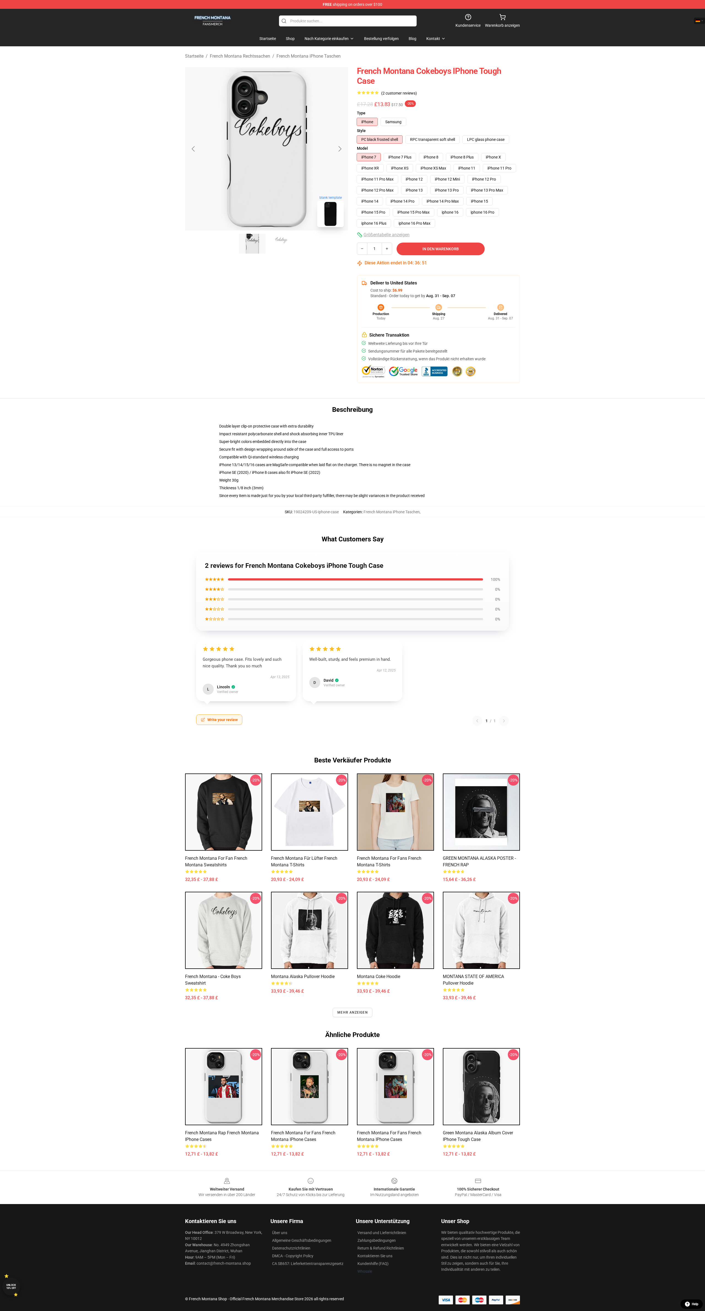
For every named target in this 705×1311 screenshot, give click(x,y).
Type (361, 113)
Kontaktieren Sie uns (374, 1256)
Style (361, 130)
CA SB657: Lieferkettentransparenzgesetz (307, 1263)
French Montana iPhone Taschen (308, 56)
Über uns (279, 1233)
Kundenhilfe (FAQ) (373, 1263)
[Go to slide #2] (281, 244)
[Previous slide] (193, 149)
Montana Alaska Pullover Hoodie (303, 976)
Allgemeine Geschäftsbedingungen (301, 1240)
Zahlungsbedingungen (376, 1240)
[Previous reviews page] (477, 721)
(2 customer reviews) (399, 93)
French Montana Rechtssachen (240, 56)
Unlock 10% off (11, 1286)
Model (362, 148)
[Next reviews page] (504, 721)
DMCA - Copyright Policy (292, 1256)
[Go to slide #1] (252, 244)
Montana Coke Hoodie (378, 976)
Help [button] (695, 1304)
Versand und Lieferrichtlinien (381, 1233)
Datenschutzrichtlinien (291, 1248)
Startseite (194, 56)
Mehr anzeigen (352, 1012)
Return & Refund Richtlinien (380, 1248)
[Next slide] (339, 149)
